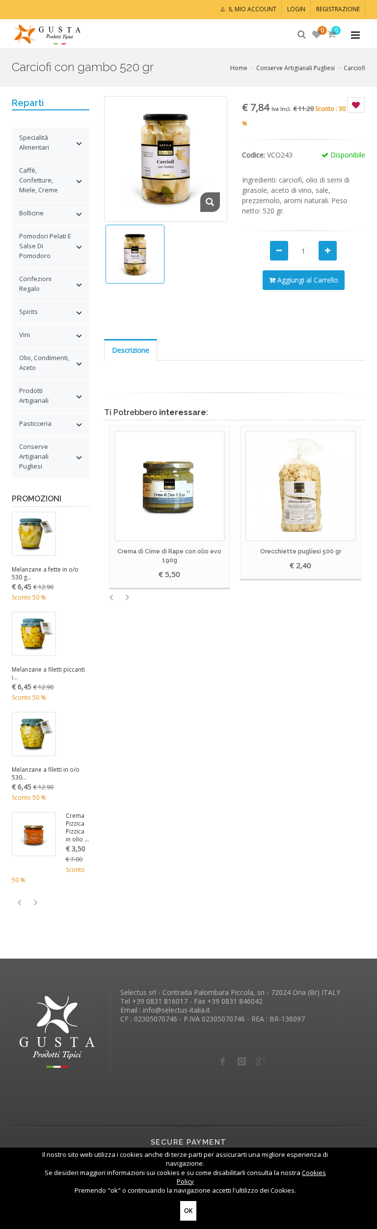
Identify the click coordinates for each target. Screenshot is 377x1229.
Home (238, 68)
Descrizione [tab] (130, 350)
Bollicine (31, 213)
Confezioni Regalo (35, 283)
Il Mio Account (251, 9)
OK (188, 1210)
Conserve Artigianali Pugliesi (295, 68)
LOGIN (296, 9)
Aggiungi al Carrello (306, 280)
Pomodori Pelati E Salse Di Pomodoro (45, 246)
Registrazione (338, 9)
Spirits (28, 311)
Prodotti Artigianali (34, 395)
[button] (331, 34)
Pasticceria (35, 423)
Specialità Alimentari (34, 142)
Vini (24, 334)
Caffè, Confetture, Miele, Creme (38, 180)
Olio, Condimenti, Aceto (44, 362)
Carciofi (354, 68)
